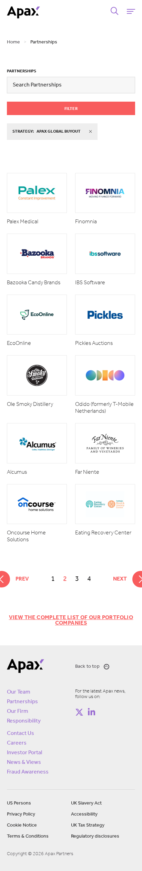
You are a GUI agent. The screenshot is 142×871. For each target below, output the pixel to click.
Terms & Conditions (28, 836)
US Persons (19, 803)
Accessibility (84, 814)
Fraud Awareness (28, 772)
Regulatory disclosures (95, 836)
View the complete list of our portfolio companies (71, 620)
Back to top (87, 666)
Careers (17, 743)
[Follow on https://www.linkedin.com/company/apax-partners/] (91, 712)
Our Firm (17, 711)
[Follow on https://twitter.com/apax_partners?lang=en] (79, 712)
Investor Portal (24, 753)
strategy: (46, 132)
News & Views (24, 762)
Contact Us (20, 733)
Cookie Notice (22, 825)
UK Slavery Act (86, 803)
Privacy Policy (21, 814)
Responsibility (24, 721)
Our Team (18, 692)
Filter (71, 109)
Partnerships (21, 71)
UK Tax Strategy (87, 825)
